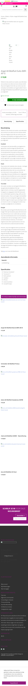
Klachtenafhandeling (6, 604)
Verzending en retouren (7, 600)
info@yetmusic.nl (8, 556)
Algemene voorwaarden (7, 597)
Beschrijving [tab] (8, 121)
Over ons (3, 595)
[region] (14, 676)
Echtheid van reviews (6, 607)
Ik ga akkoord (14, 683)
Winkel (7, 16)
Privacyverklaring (5, 602)
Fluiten (11, 16)
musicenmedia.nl (10, 655)
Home (2, 16)
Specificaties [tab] (20, 121)
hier (4, 251)
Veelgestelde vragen (6, 609)
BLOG (2, 636)
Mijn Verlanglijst (5, 589)
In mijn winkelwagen (18, 100)
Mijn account (4, 584)
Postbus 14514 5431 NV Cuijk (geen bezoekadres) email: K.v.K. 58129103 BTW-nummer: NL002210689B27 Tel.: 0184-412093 (9, 555)
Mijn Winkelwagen (5, 586)
